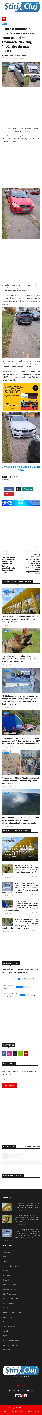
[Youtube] (28, 1390)
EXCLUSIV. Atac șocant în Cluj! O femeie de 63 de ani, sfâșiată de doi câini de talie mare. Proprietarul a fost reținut (20, 658)
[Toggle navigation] (4, 19)
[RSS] (32, 1390)
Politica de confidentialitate (13, 1412)
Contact (21, 1381)
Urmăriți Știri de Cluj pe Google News (21, 468)
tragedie (5, 480)
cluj (10, 477)
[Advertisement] (21, 106)
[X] (18, 1390)
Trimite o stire (21, 1385)
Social (4, 24)
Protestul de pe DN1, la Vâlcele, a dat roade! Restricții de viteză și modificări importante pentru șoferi (20, 780)
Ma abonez (9, 1086)
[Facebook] (9, 1390)
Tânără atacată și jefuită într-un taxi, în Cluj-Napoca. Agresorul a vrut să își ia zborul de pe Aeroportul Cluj (20, 619)
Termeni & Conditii (33, 1412)
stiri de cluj (16, 477)
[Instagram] (14, 1390)
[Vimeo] (23, 1390)
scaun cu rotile (27, 477)
